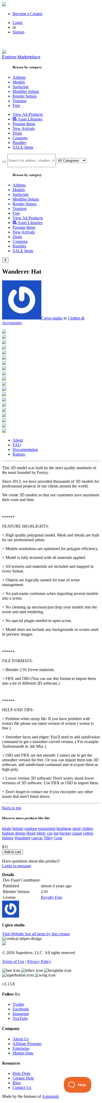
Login (17, 22)
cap (50, 833)
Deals (17, 133)
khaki (6, 828)
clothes (87, 828)
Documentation (25, 449)
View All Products (28, 114)
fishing (7, 838)
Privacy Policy (39, 961)
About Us (21, 1039)
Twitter (18, 1004)
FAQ (17, 445)
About (18, 440)
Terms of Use (13, 961)
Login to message (16, 866)
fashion (8, 833)
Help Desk (21, 1073)
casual (77, 833)
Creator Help (23, 1078)
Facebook (21, 1009)
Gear (58, 838)
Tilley (48, 838)
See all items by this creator (47, 934)
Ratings (19, 454)
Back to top (11, 808)
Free (16, 105)
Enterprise (21, 1048)
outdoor (30, 828)
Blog (17, 1083)
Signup (18, 32)
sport (76, 828)
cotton (88, 833)
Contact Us (22, 1087)
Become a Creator (27, 13)
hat (56, 833)
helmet (17, 828)
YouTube (20, 1018)
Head (30, 833)
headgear (63, 828)
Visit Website (13, 934)
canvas (37, 838)
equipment (46, 828)
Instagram (21, 1013)
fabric (41, 833)
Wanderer (22, 838)
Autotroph (50, 1096)
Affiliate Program (27, 1043)
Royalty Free (51, 897)
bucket (65, 833)
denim (20, 833)
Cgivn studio (52, 318)
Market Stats (23, 1053)
